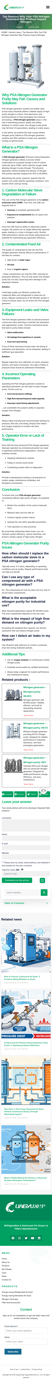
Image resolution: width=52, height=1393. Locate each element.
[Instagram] (19, 1238)
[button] (48, 7)
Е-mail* (5, 843)
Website (5, 853)
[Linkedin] (39, 1238)
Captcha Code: (12, 869)
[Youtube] (32, 1238)
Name (4, 834)
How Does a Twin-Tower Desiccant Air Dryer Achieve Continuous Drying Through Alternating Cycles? (24, 1111)
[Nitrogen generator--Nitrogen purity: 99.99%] (26, 701)
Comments (6, 818)
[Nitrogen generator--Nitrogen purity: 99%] (26, 770)
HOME (4, 32)
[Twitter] (26, 1238)
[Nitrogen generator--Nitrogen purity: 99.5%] (26, 736)
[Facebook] (13, 1238)
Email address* (11, 1326)
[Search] (44, 892)
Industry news (15, 32)
